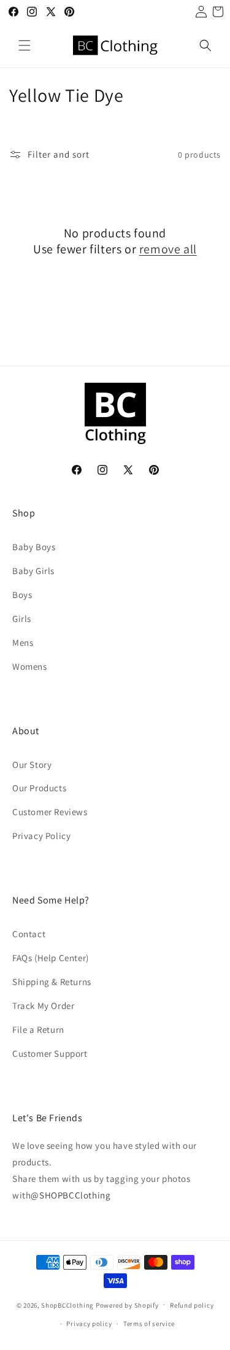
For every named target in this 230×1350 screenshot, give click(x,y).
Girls (21, 618)
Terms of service (149, 1323)
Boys (22, 594)
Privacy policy (89, 1323)
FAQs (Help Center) (50, 958)
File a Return (38, 1029)
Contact (28, 934)
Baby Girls (33, 571)
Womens (29, 666)
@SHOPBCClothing (70, 1195)
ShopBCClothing (67, 1304)
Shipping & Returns (51, 982)
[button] (24, 45)
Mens (22, 642)
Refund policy (191, 1305)
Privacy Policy (41, 836)
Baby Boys (33, 547)
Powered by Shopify (127, 1304)
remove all (168, 249)
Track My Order (43, 1005)
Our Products (39, 788)
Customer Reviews (50, 812)
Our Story (32, 764)
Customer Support (50, 1053)
